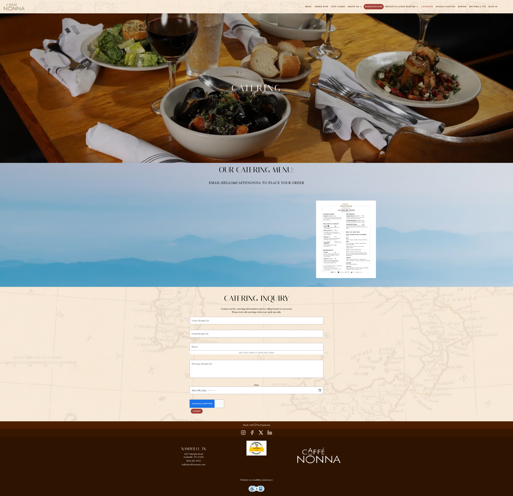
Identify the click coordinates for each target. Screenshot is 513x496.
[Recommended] (256, 448)
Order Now (321, 6)
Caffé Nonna (319, 455)
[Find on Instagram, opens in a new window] (243, 433)
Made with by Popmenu (136, 425)
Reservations (373, 6)
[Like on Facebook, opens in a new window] (252, 433)
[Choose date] (320, 390)
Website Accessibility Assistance (256, 479)
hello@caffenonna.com (193, 464)
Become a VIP (477, 6)
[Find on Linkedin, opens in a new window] (269, 433)
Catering (427, 6)
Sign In (493, 6)
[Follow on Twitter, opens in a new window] (261, 433)
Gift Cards (338, 6)
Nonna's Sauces (445, 6)
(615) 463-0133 (193, 460)
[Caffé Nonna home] (14, 7)
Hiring (462, 6)
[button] (355, 6)
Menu (308, 6)
